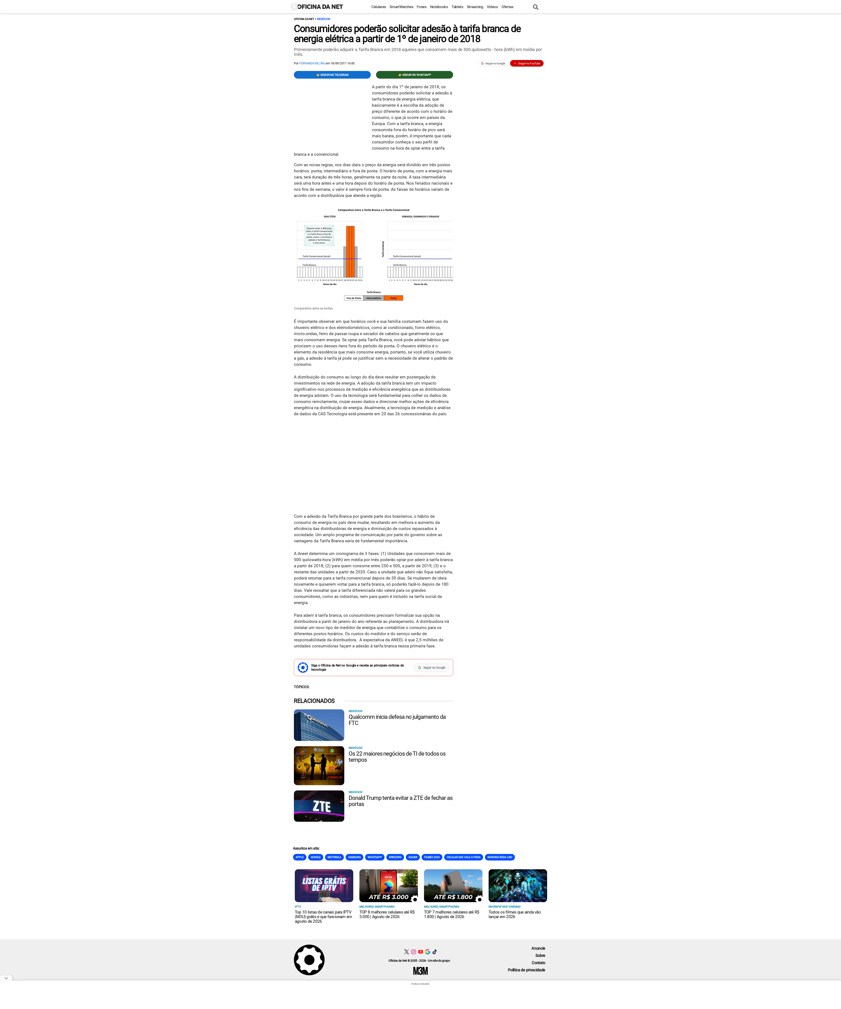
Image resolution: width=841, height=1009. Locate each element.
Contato (538, 962)
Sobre (540, 955)
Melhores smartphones (377, 906)
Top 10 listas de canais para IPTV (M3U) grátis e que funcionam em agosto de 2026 (323, 917)
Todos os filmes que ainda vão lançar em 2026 (515, 914)
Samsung (354, 857)
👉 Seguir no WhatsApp (414, 74)
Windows (395, 857)
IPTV (298, 906)
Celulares (378, 7)
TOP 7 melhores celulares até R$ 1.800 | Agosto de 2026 (451, 914)
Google (316, 857)
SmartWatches (401, 7)
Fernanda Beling (312, 63)
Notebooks (439, 7)
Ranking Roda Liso (500, 857)
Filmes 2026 (432, 857)
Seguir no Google (495, 63)
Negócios (323, 19)
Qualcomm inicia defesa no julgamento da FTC (397, 720)
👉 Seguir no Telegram (332, 74)
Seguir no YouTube (529, 63)
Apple (300, 857)
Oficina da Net (304, 19)
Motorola (334, 857)
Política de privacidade (526, 970)
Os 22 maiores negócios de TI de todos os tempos (397, 757)
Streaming (475, 7)
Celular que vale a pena (464, 857)
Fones (421, 7)
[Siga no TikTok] (434, 951)
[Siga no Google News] (427, 951)
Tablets (457, 7)
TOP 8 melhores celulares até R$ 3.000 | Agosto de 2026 (387, 914)
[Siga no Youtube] (420, 951)
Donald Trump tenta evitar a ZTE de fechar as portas (400, 801)
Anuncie (538, 948)
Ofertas (508, 7)
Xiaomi (412, 857)
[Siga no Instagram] (413, 951)
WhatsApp (375, 857)
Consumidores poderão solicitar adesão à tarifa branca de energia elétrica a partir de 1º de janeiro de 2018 (407, 34)
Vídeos (492, 7)
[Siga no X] (406, 951)
